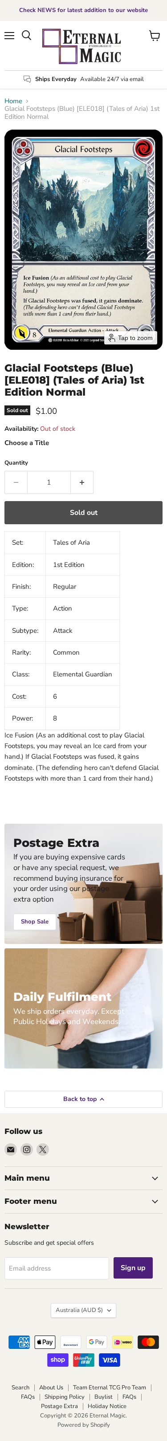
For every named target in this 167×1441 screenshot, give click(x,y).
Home (13, 101)
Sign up (133, 1268)
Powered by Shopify (83, 1425)
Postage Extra (59, 1406)
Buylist (103, 1397)
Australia (79, 1310)
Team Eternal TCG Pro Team (109, 1388)
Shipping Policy (65, 1397)
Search (20, 1388)
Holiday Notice (107, 1406)
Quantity (16, 463)
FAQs (28, 1397)
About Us (51, 1388)
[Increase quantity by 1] (82, 482)
